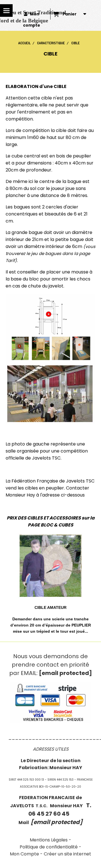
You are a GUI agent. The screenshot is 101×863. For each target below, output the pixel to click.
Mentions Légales (49, 840)
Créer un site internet (67, 854)
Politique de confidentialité (49, 847)
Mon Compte (24, 854)
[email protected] (65, 673)
